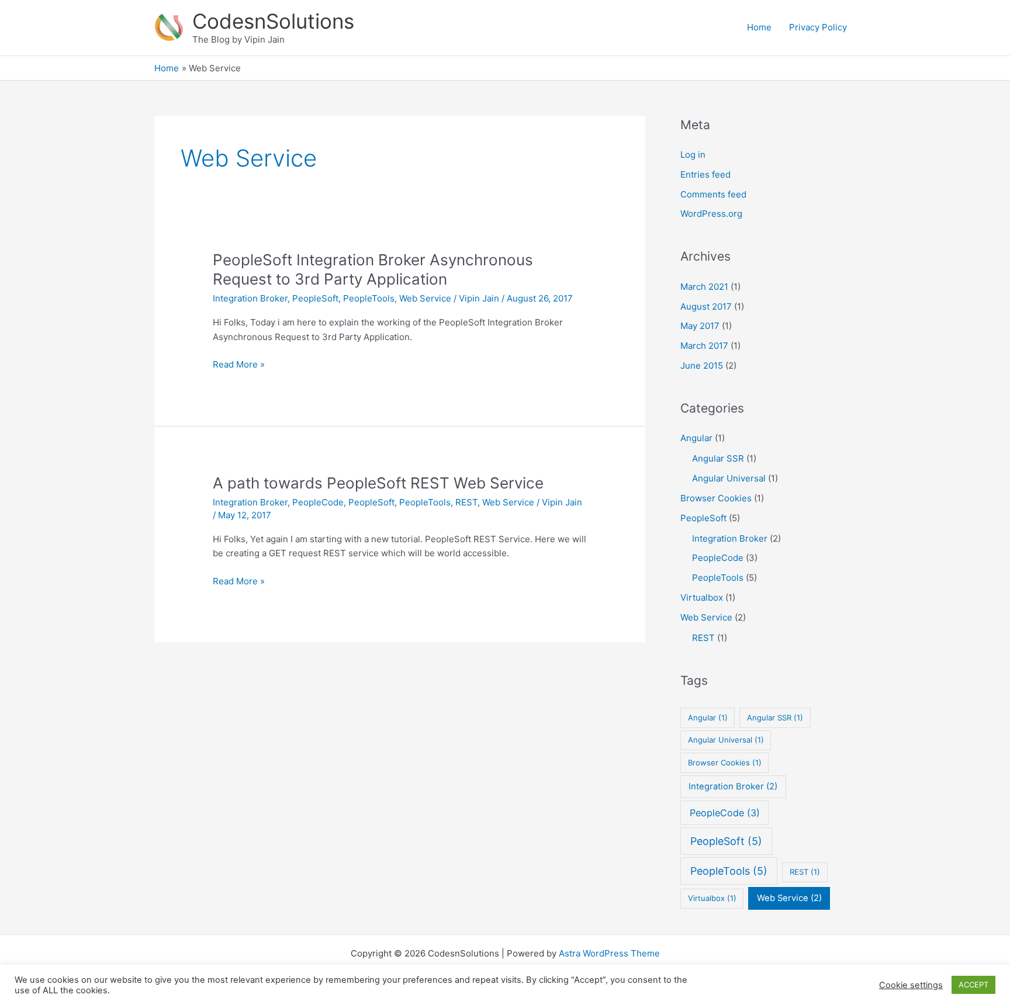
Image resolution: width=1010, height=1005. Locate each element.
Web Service (425, 298)
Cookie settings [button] (911, 985)
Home (759, 27)
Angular (696, 437)
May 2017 (700, 325)
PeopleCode (318, 502)
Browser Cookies (716, 498)
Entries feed (705, 174)
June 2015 (701, 365)
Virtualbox (701, 597)
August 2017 (706, 306)
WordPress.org (711, 213)
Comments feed (713, 194)
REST (466, 502)
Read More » (239, 365)
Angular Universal (729, 478)
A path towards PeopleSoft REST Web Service (378, 483)
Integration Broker (250, 298)
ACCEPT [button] (973, 984)
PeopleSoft (315, 298)
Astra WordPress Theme (609, 953)
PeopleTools (369, 298)
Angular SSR (718, 458)
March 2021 (704, 286)
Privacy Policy (818, 27)
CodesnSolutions (273, 21)
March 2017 (704, 345)
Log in (692, 154)
